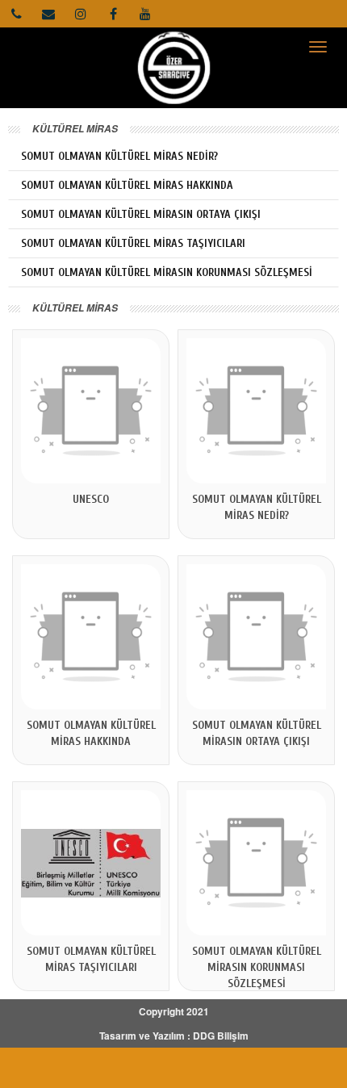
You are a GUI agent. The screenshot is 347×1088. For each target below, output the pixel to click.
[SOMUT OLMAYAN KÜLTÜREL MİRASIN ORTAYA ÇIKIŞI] (256, 636)
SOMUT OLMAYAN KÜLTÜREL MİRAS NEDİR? (119, 156)
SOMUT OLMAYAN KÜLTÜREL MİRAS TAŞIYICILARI (133, 243)
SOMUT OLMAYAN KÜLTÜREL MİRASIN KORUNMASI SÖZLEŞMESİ (166, 272)
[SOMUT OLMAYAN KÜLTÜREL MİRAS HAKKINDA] (91, 636)
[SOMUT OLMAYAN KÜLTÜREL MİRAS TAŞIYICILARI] (91, 862)
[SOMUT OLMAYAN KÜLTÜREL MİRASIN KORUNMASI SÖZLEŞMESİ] (256, 862)
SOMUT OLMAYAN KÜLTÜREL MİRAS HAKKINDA (127, 185)
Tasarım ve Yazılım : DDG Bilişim (174, 1035)
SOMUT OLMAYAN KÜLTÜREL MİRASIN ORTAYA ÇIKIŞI (141, 214)
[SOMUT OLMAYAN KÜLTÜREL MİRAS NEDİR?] (256, 410)
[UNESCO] (91, 410)
